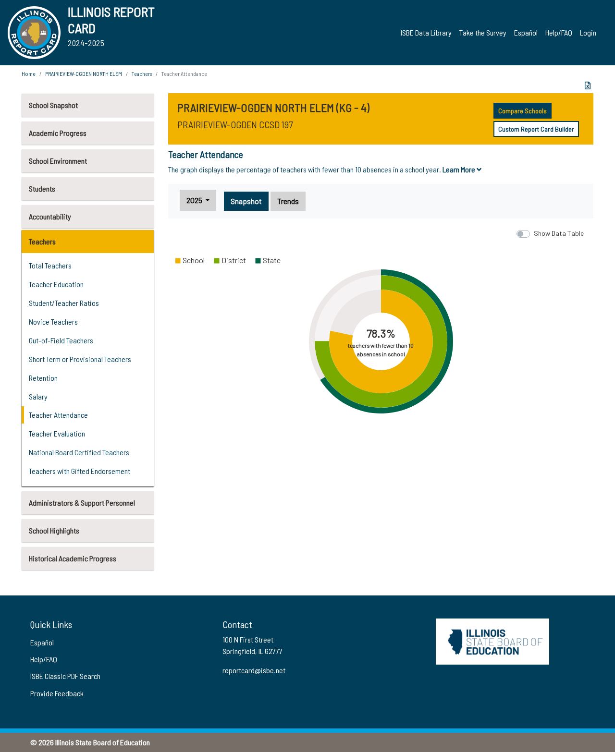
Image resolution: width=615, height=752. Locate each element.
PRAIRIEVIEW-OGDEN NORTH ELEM (83, 73)
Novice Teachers (53, 321)
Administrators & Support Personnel (82, 502)
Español (526, 32)
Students (42, 188)
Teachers (42, 241)
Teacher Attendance (58, 414)
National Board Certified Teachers (79, 452)
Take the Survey (482, 32)
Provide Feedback (57, 693)
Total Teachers (50, 265)
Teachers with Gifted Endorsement (79, 470)
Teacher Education (56, 284)
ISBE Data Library (426, 32)
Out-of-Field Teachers (61, 340)
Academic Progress (57, 132)
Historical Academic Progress (72, 558)
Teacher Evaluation (57, 433)
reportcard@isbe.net (253, 670)
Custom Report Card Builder (536, 129)
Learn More (460, 169)
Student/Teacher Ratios (64, 302)
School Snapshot (53, 104)
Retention (43, 377)
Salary (38, 396)
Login (588, 32)
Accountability (50, 216)
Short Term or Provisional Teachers (80, 359)
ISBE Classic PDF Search (65, 675)
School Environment (58, 160)
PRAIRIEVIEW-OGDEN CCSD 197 (235, 124)
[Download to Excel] (587, 85)
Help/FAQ (558, 32)
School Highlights (54, 530)
